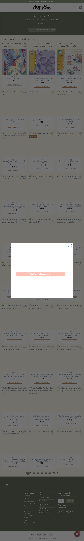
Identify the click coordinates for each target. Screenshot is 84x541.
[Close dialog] (70, 245)
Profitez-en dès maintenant (40, 274)
